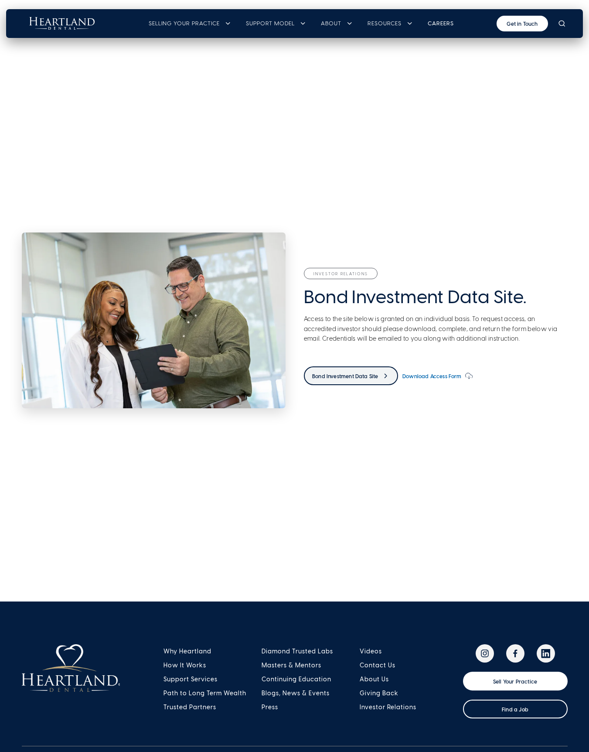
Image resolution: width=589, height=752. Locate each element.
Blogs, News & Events (296, 693)
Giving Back (379, 693)
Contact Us (377, 665)
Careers (441, 23)
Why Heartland (187, 651)
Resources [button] (385, 23)
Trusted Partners (189, 707)
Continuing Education (296, 679)
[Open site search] (561, 23)
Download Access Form (432, 376)
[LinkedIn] (546, 653)
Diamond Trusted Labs (297, 651)
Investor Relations (388, 707)
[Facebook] (515, 653)
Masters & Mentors (291, 665)
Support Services (190, 679)
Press (270, 707)
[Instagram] (485, 653)
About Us (374, 679)
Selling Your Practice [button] (184, 23)
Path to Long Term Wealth (204, 693)
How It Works (184, 665)
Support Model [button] (270, 23)
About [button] (331, 23)
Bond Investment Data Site (345, 376)
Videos (371, 651)
